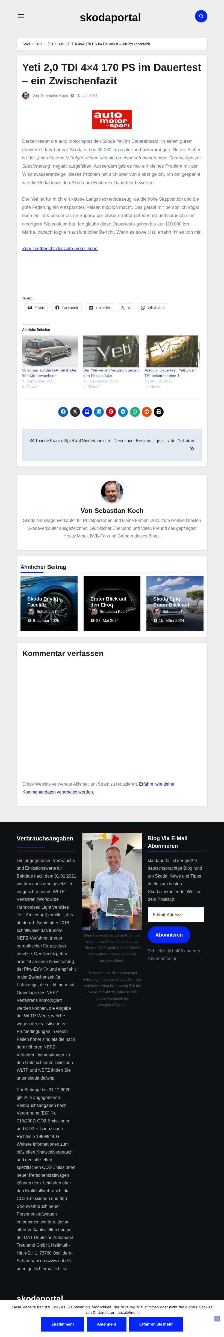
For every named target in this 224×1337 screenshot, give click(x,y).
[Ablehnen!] (217, 1318)
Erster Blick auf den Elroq (108, 602)
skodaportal (110, 17)
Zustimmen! (62, 1324)
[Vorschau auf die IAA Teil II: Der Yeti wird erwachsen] (50, 351)
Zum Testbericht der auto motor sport (60, 248)
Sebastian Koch (54, 95)
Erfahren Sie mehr (156, 1324)
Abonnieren (169, 935)
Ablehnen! (106, 1324)
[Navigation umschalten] (21, 16)
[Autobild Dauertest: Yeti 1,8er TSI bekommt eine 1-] (172, 351)
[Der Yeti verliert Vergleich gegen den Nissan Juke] (111, 351)
